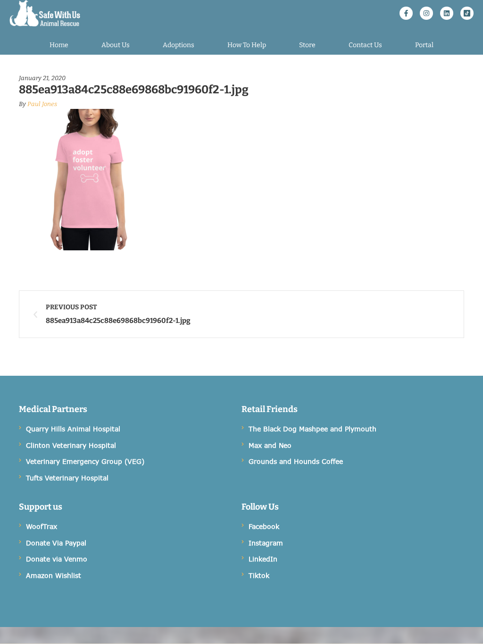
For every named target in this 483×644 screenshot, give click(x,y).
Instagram (266, 543)
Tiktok (259, 575)
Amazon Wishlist (53, 575)
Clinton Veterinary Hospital (71, 445)
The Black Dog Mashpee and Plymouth (312, 429)
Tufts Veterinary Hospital (67, 478)
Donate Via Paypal (56, 543)
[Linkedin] (446, 13)
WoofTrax (41, 526)
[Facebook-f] (406, 13)
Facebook (264, 526)
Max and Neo (270, 445)
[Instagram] (426, 13)
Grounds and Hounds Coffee (296, 461)
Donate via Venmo (56, 559)
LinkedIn (263, 559)
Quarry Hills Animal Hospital (73, 429)
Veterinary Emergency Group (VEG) (85, 461)
